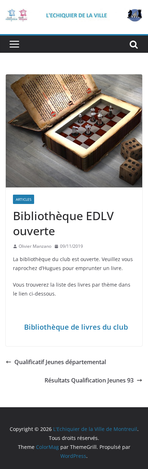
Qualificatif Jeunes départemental (60, 362)
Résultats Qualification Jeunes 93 (89, 380)
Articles (23, 199)
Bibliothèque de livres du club (76, 327)
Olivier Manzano (35, 246)
